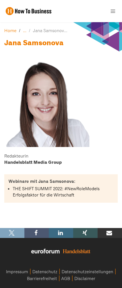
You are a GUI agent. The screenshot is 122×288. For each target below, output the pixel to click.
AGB (65, 278)
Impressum (17, 272)
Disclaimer (84, 278)
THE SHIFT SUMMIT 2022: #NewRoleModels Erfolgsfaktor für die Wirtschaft (56, 192)
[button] (12, 233)
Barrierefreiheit (42, 278)
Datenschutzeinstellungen (87, 272)
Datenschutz (44, 272)
